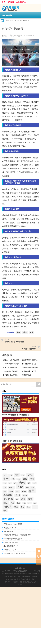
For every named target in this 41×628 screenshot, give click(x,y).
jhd (8, 36)
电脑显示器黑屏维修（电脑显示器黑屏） (18, 535)
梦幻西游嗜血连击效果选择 (31, 363)
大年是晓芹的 (8, 531)
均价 (32, 478)
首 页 (3, 2)
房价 (20, 486)
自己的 (7, 507)
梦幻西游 (8, 498)
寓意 (29, 483)
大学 (4, 483)
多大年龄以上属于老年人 (31, 371)
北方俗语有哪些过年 (11, 546)
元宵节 (30, 474)
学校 (10, 483)
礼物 (18, 503)
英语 (16, 507)
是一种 (25, 495)
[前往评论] (38, 556)
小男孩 (20, 584)
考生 (29, 503)
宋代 (22, 482)
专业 (5, 475)
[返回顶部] (38, 562)
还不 (35, 506)
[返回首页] (38, 550)
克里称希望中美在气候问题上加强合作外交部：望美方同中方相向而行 (31, 360)
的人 (5, 502)
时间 (24, 491)
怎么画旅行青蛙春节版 (30, 367)
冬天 (18, 332)
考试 (34, 503)
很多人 (11, 487)
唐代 (25, 478)
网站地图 (16, 574)
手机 (32, 487)
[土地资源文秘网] (20, 8)
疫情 (30, 498)
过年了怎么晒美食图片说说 (12, 367)
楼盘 (17, 499)
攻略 (11, 491)
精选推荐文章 (9, 574)
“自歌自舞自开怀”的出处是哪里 (14, 553)
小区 (34, 483)
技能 (4, 491)
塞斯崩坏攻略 (27, 375)
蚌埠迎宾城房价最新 (11, 542)
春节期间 (8, 495)
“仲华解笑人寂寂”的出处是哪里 (12, 371)
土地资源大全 (21, 2)
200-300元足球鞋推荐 (11, 363)
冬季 (13, 479)
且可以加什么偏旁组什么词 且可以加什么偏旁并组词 (12, 375)
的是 (12, 503)
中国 (10, 475)
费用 (28, 507)
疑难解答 (23, 574)
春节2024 (9, 20)
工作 (4, 487)
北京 (18, 479)
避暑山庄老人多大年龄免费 (14, 341)
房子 (27, 487)
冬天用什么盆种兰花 (29, 349)
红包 (24, 503)
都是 (5, 510)
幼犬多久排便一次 (10, 528)
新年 (17, 491)
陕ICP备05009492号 (32, 574)
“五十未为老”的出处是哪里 (13, 524)
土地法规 (11, 2)
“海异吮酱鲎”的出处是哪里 (13, 538)
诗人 (22, 507)
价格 (22, 475)
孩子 (15, 483)
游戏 (23, 498)
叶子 (25, 332)
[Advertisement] (20, 607)
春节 (31, 491)
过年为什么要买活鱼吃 (11, 360)
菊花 (31, 332)
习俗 (17, 474)
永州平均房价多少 (10, 549)
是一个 (17, 495)
